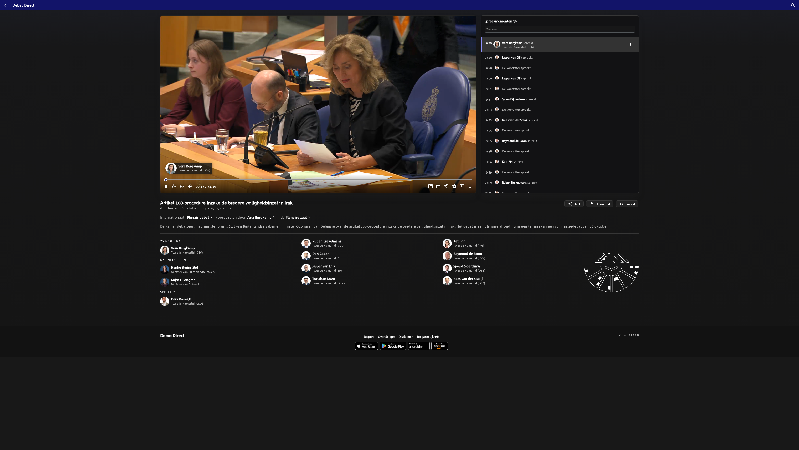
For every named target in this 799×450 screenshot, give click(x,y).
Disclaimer (406, 336)
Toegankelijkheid (428, 336)
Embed (630, 204)
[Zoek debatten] (793, 5)
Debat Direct (23, 5)
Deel (577, 204)
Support (369, 336)
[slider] (166, 179)
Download (603, 204)
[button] (188, 168)
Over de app (386, 336)
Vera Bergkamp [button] (259, 217)
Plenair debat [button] (198, 217)
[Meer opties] (630, 44)
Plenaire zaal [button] (296, 217)
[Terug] (6, 5)
